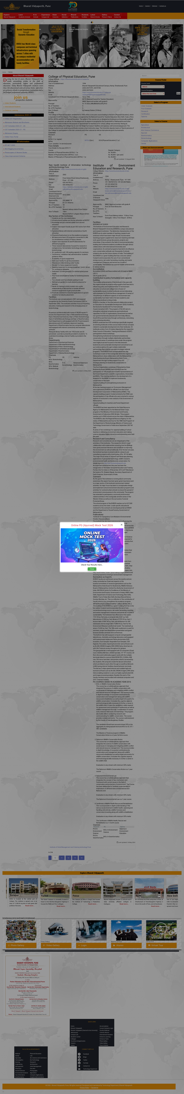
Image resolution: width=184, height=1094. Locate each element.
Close (92, 569)
